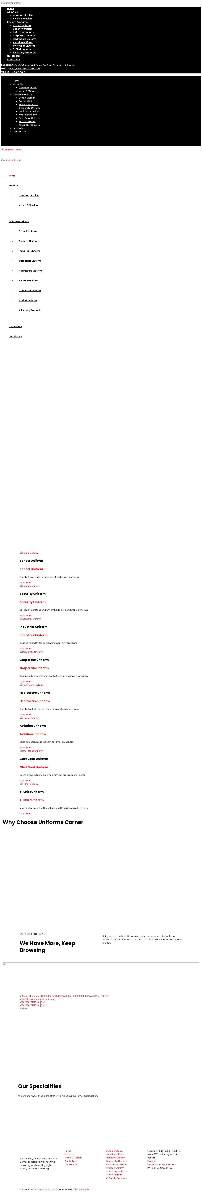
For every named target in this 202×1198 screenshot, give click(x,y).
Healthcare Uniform (24, 39)
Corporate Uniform (24, 35)
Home (10, 8)
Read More (25, 582)
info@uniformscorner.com (25, 68)
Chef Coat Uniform (24, 45)
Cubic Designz (81, 1189)
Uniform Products (17, 22)
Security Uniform (23, 28)
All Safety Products (24, 52)
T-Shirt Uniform (22, 49)
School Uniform (22, 25)
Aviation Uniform (23, 42)
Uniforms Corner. (49, 1189)
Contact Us (13, 59)
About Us (12, 11)
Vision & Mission (22, 18)
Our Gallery (13, 56)
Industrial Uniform (23, 32)
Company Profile (23, 15)
